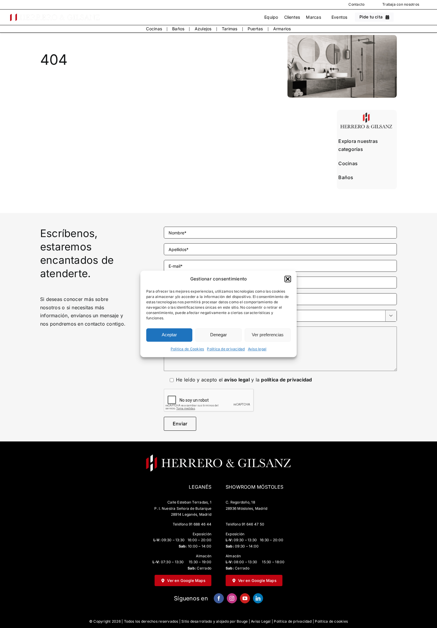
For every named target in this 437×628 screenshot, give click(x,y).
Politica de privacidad (226, 349)
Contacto (356, 4)
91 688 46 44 (200, 524)
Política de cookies (331, 621)
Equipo (271, 17)
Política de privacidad (293, 621)
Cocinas (154, 28)
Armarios (282, 28)
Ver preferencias (268, 334)
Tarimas (230, 28)
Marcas (313, 17)
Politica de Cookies (187, 349)
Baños (178, 28)
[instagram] (232, 598)
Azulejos (203, 28)
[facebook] (219, 598)
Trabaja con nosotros (400, 4)
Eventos (339, 17)
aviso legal (237, 380)
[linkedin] (258, 598)
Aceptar (169, 334)
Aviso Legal (261, 621)
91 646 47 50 (253, 524)
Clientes (292, 17)
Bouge (242, 621)
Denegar (218, 334)
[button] (288, 279)
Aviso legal (257, 349)
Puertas (255, 28)
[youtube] (245, 598)
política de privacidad (286, 380)
